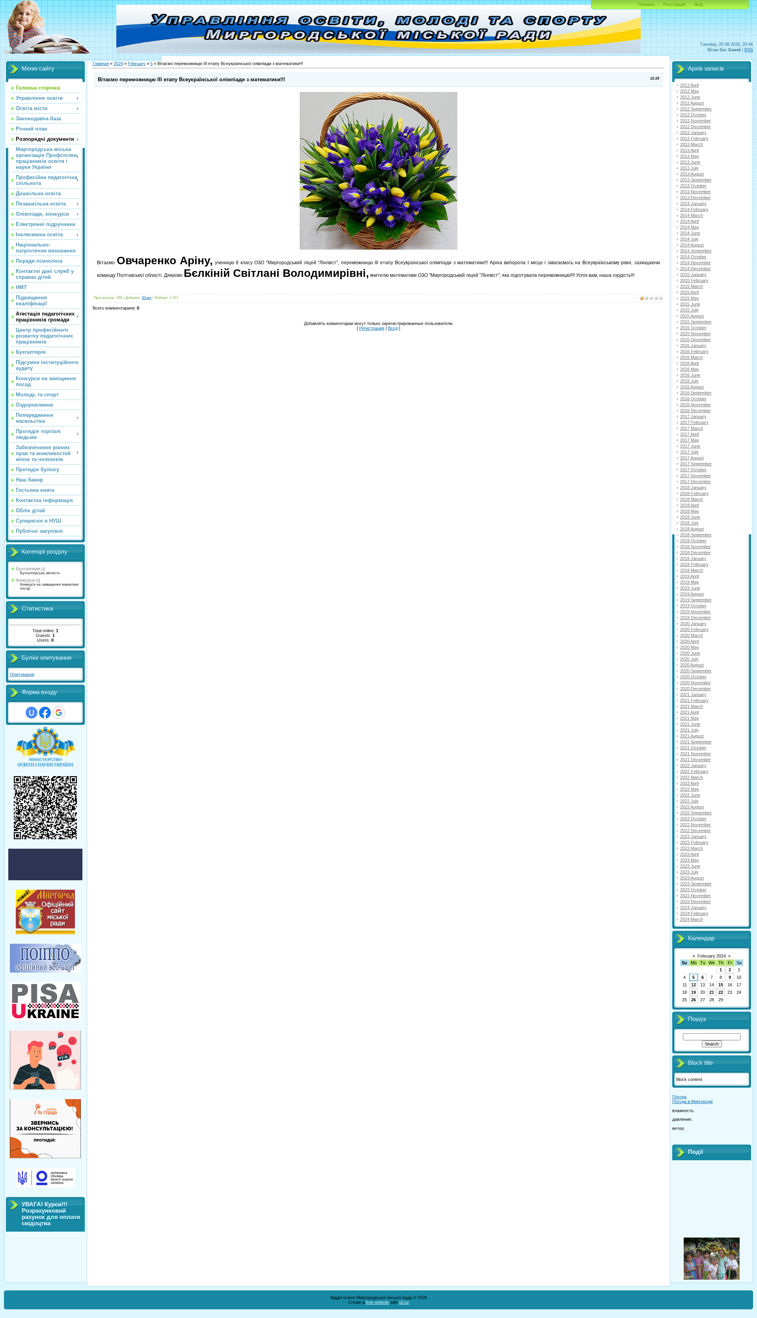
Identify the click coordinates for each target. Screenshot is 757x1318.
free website (377, 1302)
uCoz (404, 1302)
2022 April (689, 783)
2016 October (693, 398)
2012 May (689, 91)
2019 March (691, 570)
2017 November (695, 475)
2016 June (690, 375)
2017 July (689, 452)
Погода (679, 1096)
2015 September (696, 321)
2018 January (693, 487)
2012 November (695, 120)
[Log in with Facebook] (45, 713)
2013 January (693, 132)
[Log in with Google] (58, 712)
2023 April (689, 854)
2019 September (696, 599)
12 (693, 984)
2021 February (694, 700)
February (136, 63)
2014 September (696, 250)
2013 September (696, 179)
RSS (748, 49)
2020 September (696, 670)
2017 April (689, 434)
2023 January (693, 836)
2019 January (693, 558)
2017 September (696, 463)
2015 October (693, 327)
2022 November (695, 824)
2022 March (691, 777)
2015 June (690, 304)
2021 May (689, 718)
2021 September (696, 741)
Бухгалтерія (28, 568)
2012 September (696, 108)
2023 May (689, 860)
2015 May (689, 298)
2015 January (693, 274)
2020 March (691, 635)
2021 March (691, 706)
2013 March (691, 144)
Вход (393, 328)
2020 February (694, 629)
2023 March (691, 848)
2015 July (689, 310)
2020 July (689, 659)
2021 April (689, 712)
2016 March (691, 357)
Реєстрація (674, 4)
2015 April (689, 292)
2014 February (694, 209)
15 (720, 984)
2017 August (692, 458)
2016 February (694, 351)
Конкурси (25, 580)
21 (711, 992)
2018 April (689, 505)
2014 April (689, 221)
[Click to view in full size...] (378, 248)
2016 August (692, 387)
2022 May (689, 789)
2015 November (695, 333)
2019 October (693, 605)
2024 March (691, 919)
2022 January (693, 765)
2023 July (689, 872)
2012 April (689, 85)
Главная (101, 63)
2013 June (690, 162)
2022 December (695, 830)
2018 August (692, 528)
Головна (646, 4)
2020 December (695, 688)
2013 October (693, 185)
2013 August (692, 174)
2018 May (689, 511)
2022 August (692, 807)
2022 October (693, 818)
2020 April (689, 641)
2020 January (693, 623)
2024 (118, 63)
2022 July (689, 801)
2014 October (693, 256)
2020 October (693, 676)
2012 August (692, 103)
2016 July (689, 381)
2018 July (689, 523)
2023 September (696, 883)
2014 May (689, 227)
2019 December (695, 617)
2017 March (691, 428)
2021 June (690, 724)
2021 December (695, 759)
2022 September (696, 812)
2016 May (689, 369)
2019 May (689, 582)
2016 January (693, 345)
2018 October (693, 540)
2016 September (696, 392)
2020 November (695, 682)
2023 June (690, 866)
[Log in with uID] (31, 713)
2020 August (692, 665)
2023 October (693, 889)
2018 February (694, 493)
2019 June (690, 588)
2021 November (695, 753)
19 (693, 992)
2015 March (691, 286)
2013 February (694, 138)
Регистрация (371, 328)
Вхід (698, 4)
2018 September (696, 534)
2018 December (695, 552)
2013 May (689, 156)
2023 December (695, 901)
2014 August (692, 245)
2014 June (690, 233)
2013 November (695, 191)
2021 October (693, 747)
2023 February (694, 842)
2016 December (695, 410)
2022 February (694, 771)
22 (720, 992)
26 (693, 999)
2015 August (692, 316)
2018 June (690, 517)
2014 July (689, 239)
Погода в (692, 1101)
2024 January (693, 907)
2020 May (689, 647)
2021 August (692, 736)
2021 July (689, 730)
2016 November (695, 404)
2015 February (694, 280)
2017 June (690, 446)
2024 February (694, 913)
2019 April (689, 576)
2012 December (695, 126)
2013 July (689, 168)
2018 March (691, 499)
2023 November (695, 895)
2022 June (690, 795)
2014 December (695, 268)
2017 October (693, 469)
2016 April (689, 363)
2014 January (693, 203)
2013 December (695, 197)
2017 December (695, 481)
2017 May (689, 440)
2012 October (693, 114)
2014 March (691, 215)
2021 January (693, 694)
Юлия (146, 298)
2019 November (695, 611)
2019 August (692, 594)
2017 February (694, 422)
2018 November (695, 546)
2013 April (689, 150)
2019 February (694, 564)
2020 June (690, 653)
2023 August (692, 878)
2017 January (693, 416)
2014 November (695, 262)
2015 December (695, 339)
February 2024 (711, 956)
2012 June (690, 97)
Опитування (22, 674)
